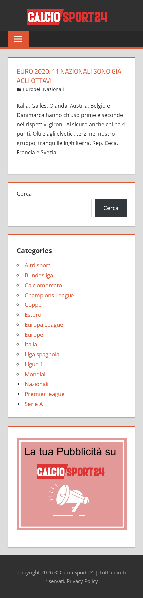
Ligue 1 (34, 364)
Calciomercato (43, 285)
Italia (31, 344)
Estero (33, 314)
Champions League (49, 295)
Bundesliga (39, 275)
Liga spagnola (42, 354)
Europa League (44, 324)
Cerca (24, 193)
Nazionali (53, 89)
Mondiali (36, 374)
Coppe (33, 304)
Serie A (34, 404)
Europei (31, 89)
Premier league (45, 394)
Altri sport (37, 265)
